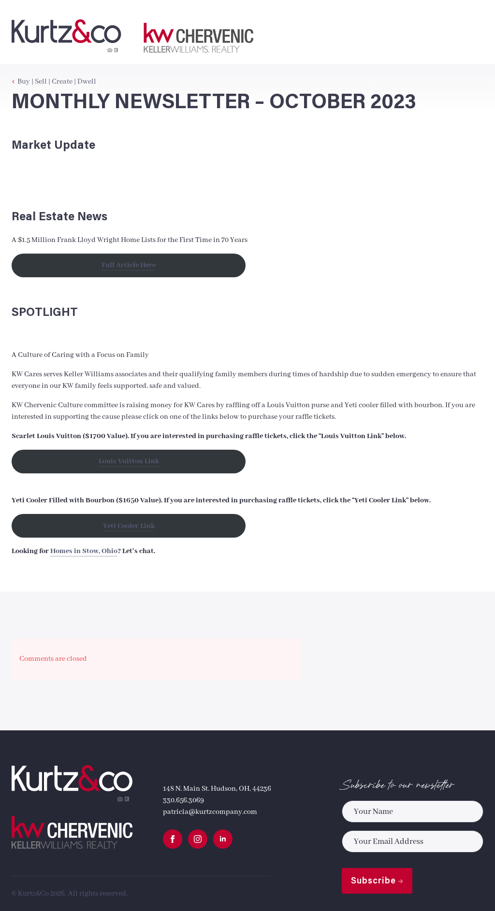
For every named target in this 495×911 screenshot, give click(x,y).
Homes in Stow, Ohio (83, 551)
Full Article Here (129, 265)
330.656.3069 (183, 800)
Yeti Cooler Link (129, 526)
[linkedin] (223, 839)
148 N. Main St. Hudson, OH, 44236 (217, 788)
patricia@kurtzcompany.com (210, 812)
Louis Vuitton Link (129, 461)
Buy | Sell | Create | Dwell (56, 81)
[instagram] (197, 839)
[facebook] (172, 839)
